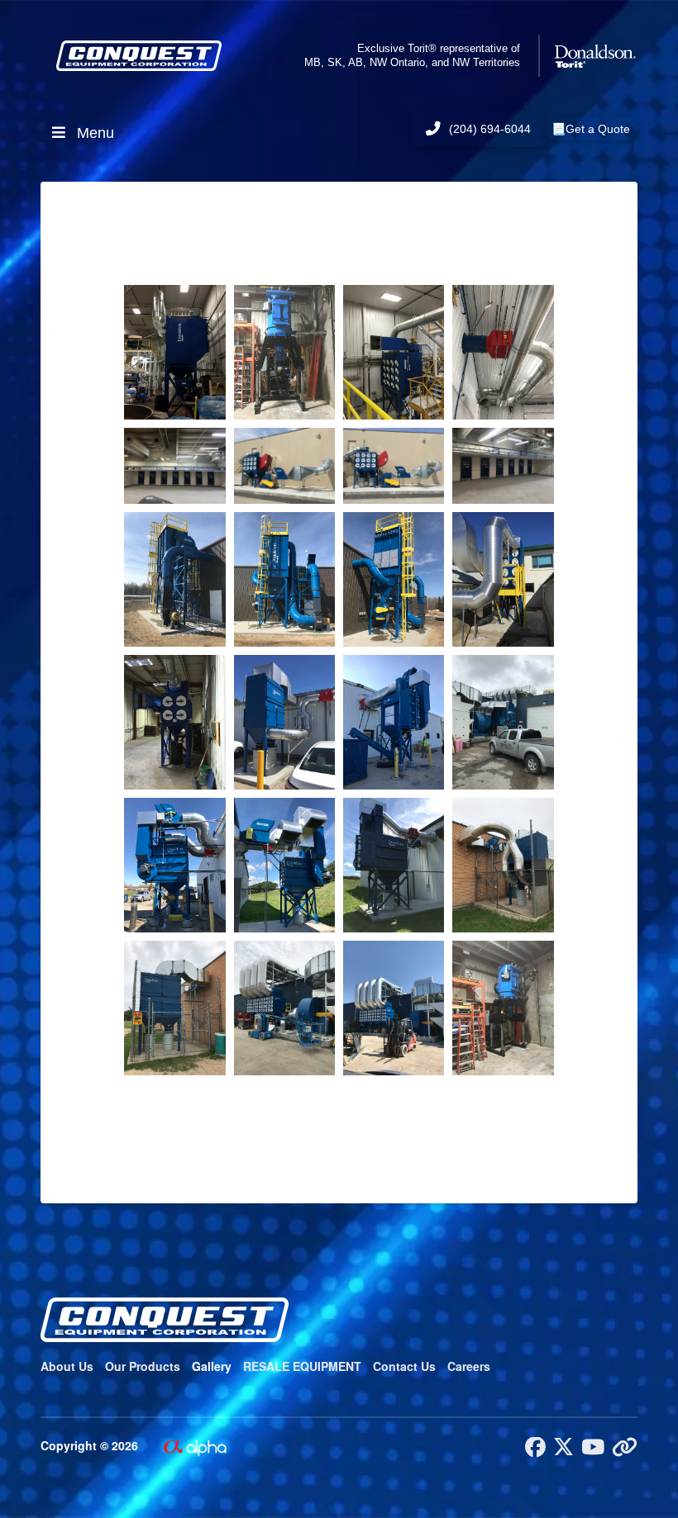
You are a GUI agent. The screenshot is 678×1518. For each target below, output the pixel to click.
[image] (284, 352)
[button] (591, 128)
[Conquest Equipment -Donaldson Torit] (174, 352)
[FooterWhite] (194, 1445)
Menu (95, 133)
